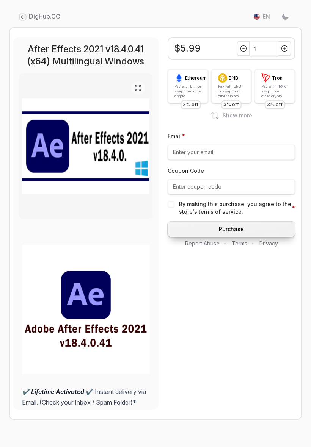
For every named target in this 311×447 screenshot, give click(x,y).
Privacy (268, 243)
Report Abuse (202, 243)
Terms (239, 243)
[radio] (188, 86)
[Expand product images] (138, 88)
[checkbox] (171, 204)
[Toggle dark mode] (285, 16)
